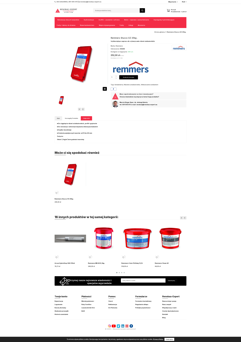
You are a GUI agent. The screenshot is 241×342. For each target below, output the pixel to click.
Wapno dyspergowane (107, 25)
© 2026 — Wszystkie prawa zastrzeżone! (120, 329)
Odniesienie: (115, 49)
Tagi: (112, 84)
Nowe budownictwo (87, 25)
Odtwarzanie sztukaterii (149, 84)
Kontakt (165, 314)
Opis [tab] (58, 118)
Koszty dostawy (60, 308)
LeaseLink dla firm (88, 308)
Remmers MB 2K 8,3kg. (96, 263)
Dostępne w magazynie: (119, 52)
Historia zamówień (61, 314)
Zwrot (110, 301)
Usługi (131, 25)
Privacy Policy (158, 339)
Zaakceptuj (169, 339)
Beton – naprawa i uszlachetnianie (136, 20)
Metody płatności (88, 301)
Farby (122, 25)
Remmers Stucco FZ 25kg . (64, 199)
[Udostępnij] (113, 89)
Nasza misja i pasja (169, 301)
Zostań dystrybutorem (170, 311)
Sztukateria (119, 84)
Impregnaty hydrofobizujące (164, 20)
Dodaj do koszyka (128, 77)
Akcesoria (141, 25)
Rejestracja (59, 301)
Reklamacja (112, 304)
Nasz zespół (166, 304)
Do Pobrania (112, 308)
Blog (163, 317)
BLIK (83, 311)
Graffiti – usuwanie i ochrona (109, 20)
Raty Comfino (86, 304)
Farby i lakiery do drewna (66, 25)
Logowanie (58, 304)
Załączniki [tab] (86, 118)
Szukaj (142, 10)
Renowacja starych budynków (68, 20)
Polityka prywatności (142, 308)
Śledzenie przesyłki (62, 311)
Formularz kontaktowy (143, 301)
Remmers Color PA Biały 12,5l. (132, 263)
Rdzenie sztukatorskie (132, 84)
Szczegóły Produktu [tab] (71, 118)
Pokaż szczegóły (60, 204)
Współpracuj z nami (169, 308)
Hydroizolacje (89, 20)
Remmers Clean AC (162, 263)
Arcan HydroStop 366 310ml (65, 263)
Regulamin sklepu (141, 304)
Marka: (113, 46)
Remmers (119, 46)
